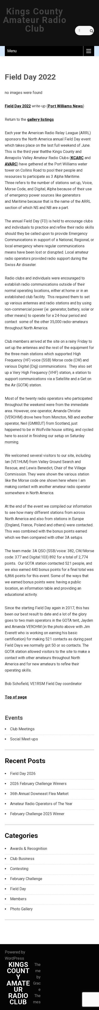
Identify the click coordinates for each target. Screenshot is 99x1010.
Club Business (22, 858)
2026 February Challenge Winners (38, 783)
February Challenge (26, 878)
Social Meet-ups (24, 739)
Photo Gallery (21, 909)
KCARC (77, 158)
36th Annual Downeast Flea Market (39, 793)
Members (18, 899)
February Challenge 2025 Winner (37, 814)
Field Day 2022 (18, 106)
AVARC (11, 164)
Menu (12, 51)
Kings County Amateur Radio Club (35, 20)
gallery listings (40, 119)
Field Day (18, 889)
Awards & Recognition (28, 848)
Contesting (19, 868)
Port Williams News (65, 106)
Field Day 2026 (23, 773)
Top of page (16, 697)
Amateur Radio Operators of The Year (41, 803)
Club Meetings (22, 729)
